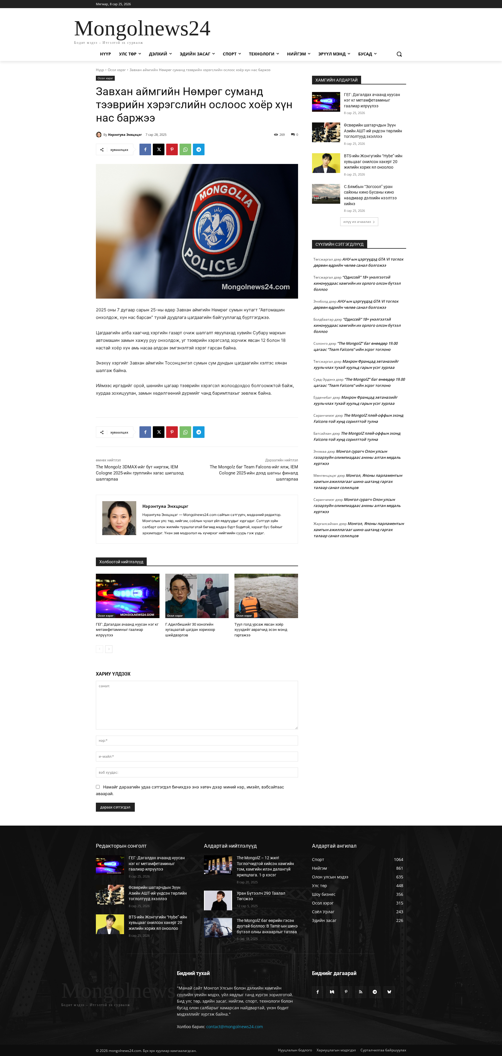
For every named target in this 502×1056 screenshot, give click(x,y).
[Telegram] (199, 149)
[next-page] (108, 649)
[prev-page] (99, 649)
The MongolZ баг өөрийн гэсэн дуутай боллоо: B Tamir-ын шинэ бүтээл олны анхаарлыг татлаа (267, 926)
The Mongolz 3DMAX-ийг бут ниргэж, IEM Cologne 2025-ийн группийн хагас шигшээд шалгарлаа (140, 473)
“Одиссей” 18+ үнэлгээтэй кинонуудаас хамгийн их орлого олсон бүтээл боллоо (357, 283)
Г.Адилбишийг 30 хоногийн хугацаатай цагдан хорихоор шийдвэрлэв (190, 629)
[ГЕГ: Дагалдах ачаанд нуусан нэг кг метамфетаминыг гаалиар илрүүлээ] (127, 596)
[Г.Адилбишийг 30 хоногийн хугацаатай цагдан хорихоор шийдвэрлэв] (197, 596)
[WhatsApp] (185, 149)
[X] (158, 149)
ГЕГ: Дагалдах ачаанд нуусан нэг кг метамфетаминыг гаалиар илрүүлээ (127, 629)
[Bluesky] (389, 992)
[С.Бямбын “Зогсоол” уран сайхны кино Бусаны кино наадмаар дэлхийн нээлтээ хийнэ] (326, 194)
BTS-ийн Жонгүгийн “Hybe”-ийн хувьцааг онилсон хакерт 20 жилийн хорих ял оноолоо (373, 161)
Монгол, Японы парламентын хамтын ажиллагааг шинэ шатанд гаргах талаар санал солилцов (357, 481)
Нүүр (100, 69)
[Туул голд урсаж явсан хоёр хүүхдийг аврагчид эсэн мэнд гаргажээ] (266, 596)
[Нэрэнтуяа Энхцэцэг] (99, 135)
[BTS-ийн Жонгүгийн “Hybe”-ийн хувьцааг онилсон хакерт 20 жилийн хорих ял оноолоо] (326, 163)
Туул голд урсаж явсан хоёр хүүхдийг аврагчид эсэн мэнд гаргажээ (260, 629)
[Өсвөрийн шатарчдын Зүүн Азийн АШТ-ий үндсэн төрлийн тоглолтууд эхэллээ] (326, 132)
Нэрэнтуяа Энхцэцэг (125, 134)
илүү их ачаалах (357, 221)
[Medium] (332, 992)
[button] (399, 54)
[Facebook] (145, 149)
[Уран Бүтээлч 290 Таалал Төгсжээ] (218, 900)
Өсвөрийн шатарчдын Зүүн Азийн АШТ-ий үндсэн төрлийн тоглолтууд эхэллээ (373, 131)
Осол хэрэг (117, 69)
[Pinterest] (172, 149)
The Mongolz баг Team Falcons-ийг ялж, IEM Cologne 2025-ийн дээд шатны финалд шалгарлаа (254, 473)
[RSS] (360, 992)
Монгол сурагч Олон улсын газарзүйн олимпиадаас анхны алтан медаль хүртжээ (357, 457)
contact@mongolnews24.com (234, 1026)
